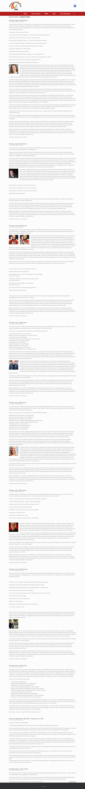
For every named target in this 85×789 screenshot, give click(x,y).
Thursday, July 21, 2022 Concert (18, 665)
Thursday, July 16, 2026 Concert (18, 322)
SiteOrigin (44, 786)
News (54, 14)
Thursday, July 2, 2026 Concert (17, 490)
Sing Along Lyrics (65, 14)
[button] (74, 14)
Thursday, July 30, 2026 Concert (18, 144)
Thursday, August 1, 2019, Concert (18, 769)
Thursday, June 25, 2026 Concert (18, 569)
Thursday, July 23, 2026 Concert (18, 226)
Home (25, 14)
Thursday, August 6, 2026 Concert (18, 20)
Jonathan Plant (24, 17)
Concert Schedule (35, 14)
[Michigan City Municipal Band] (15, 6)
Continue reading (72, 781)
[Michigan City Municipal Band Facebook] (75, 6)
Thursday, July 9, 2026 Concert (17, 402)
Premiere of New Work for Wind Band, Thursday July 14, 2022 (26, 719)
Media (46, 14)
